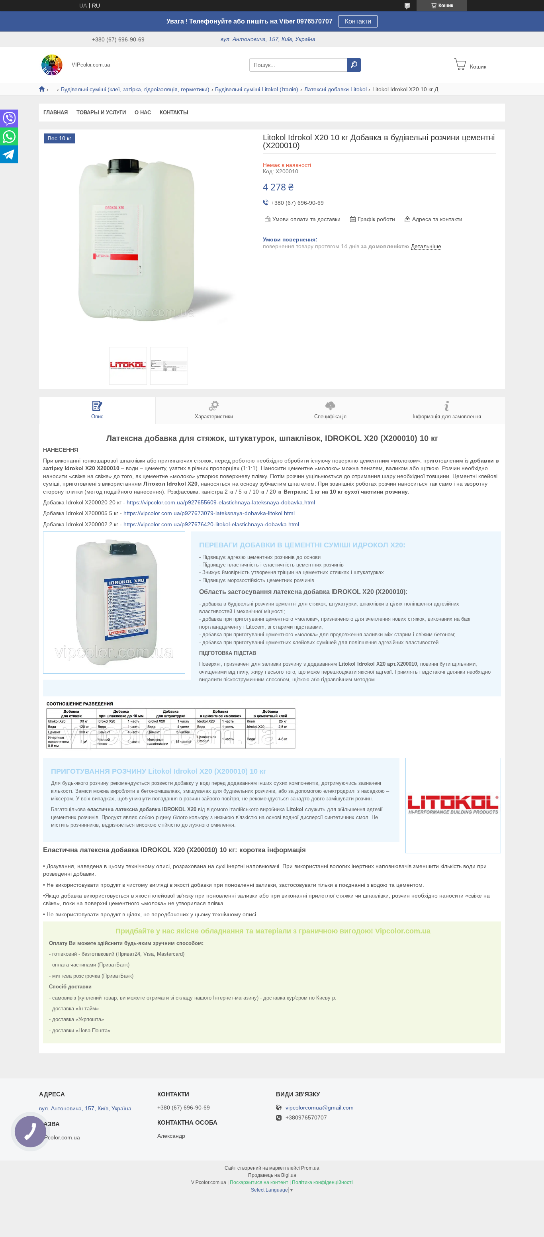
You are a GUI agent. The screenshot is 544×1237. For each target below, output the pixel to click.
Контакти (358, 21)
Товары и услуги (101, 113)
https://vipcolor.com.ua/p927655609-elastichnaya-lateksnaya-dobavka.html (221, 502)
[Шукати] (354, 65)
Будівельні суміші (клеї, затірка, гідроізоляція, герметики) (135, 89)
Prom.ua (310, 1168)
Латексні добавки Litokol (335, 89)
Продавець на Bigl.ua (272, 1175)
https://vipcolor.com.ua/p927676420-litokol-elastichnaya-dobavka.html (211, 524)
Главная (55, 113)
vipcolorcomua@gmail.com (320, 1108)
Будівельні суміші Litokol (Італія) (256, 89)
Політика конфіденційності (322, 1182)
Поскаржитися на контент (259, 1182)
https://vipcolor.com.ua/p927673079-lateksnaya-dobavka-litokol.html (209, 513)
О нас (143, 113)
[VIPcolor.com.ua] (53, 64)
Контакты (174, 113)
